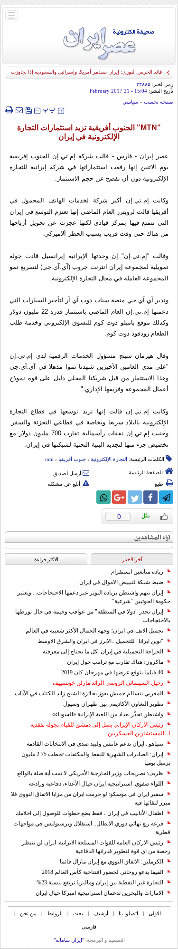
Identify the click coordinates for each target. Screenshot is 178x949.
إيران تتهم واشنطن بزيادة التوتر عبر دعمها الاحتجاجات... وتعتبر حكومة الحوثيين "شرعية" (93, 596)
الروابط (55, 913)
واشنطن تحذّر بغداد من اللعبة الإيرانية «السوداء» (107, 714)
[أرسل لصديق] (19, 110)
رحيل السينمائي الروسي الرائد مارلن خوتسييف (108, 683)
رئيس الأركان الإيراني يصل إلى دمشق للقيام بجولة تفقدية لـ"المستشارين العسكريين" (100, 729)
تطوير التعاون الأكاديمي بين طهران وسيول (113, 703)
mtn (49, 459)
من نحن (28, 913)
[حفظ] (28, 109)
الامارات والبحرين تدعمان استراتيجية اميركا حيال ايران (99, 893)
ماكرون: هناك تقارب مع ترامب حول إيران (115, 662)
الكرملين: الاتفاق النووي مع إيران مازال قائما (111, 861)
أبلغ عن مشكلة (63, 484)
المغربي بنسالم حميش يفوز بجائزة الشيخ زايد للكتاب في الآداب (89, 693)
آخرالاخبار (132, 559)
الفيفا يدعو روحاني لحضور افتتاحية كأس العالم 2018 (102, 872)
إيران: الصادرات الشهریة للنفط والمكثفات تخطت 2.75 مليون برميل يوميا (95, 758)
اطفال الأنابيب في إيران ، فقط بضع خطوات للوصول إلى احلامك (89, 813)
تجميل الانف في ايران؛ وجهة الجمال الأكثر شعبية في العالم (94, 630)
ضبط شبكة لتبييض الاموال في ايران (121, 582)
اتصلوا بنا (128, 913)
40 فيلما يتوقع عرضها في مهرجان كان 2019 (112, 672)
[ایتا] (88, 497)
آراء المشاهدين (152, 537)
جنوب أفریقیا (72, 459)
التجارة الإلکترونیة (109, 459)
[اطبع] (9, 110)
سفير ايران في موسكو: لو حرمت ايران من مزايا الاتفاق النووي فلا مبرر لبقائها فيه (90, 798)
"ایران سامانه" (69, 940)
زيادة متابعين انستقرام (137, 571)
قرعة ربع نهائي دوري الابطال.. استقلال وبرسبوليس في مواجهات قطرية (91, 827)
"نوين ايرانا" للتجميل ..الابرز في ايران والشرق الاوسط (100, 641)
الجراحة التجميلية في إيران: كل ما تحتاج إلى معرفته (103, 651)
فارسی (89, 927)
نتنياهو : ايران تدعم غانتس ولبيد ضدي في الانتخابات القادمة (95, 743)
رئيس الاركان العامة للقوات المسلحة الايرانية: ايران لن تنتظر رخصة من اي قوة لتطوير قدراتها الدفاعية (96, 846)
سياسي (130, 102)
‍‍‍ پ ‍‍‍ (49, 109)
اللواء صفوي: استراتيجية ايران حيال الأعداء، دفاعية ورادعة (96, 783)
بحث (78, 913)
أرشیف (101, 913)
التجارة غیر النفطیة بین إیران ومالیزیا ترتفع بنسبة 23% (100, 882)
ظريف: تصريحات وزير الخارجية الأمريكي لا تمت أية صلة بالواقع (90, 773)
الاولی (155, 913)
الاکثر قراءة (46, 559)
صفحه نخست (158, 102)
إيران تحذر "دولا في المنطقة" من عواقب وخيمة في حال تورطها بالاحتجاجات (92, 615)
